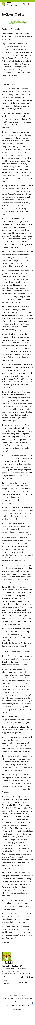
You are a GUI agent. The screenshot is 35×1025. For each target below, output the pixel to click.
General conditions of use (24, 998)
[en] (28, 4)
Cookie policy (17, 1009)
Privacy (17, 1002)
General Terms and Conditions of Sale (17, 1005)
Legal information (8, 998)
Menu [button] (31, 4)
